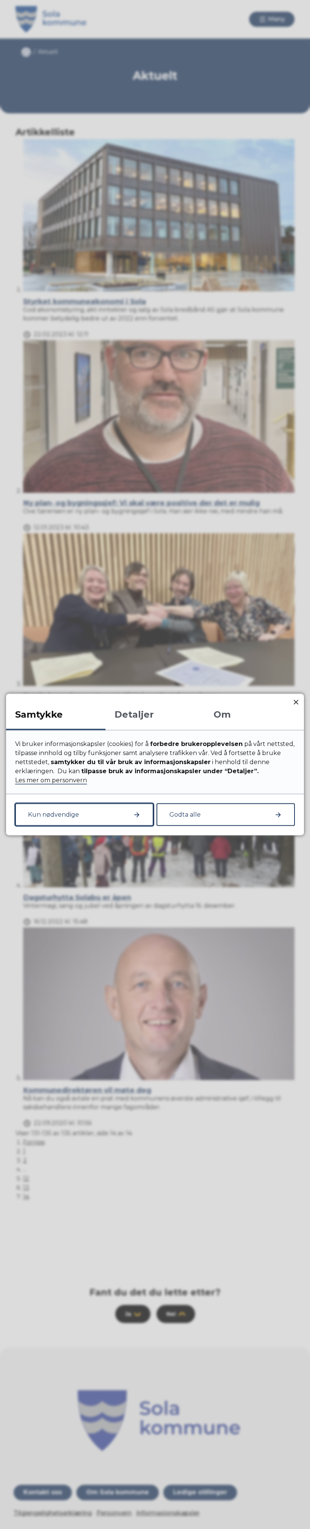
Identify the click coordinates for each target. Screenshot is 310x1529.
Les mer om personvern (51, 780)
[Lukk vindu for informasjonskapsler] (295, 702)
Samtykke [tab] (39, 714)
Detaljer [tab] (134, 714)
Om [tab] (222, 714)
